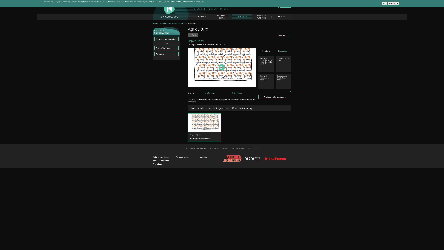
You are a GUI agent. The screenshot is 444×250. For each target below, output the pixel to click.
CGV (256, 148)
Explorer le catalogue (161, 157)
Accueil (155, 23)
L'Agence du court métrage (196, 148)
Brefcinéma (214, 148)
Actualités (203, 157)
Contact (225, 148)
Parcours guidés (182, 157)
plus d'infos (393, 3)
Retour (194, 35)
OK (384, 3)
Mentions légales (238, 148)
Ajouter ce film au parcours (276, 97)
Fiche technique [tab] (210, 93)
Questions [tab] (266, 51)
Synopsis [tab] (191, 93)
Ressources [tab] (282, 51)
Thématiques (165, 23)
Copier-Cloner (196, 135)
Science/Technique (179, 23)
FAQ (249, 148)
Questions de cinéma (161, 161)
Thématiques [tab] (237, 93)
